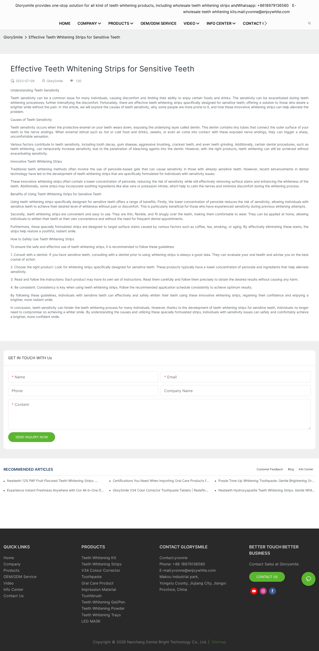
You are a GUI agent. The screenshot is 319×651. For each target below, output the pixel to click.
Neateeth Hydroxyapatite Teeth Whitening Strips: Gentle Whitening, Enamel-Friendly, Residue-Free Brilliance (266, 490)
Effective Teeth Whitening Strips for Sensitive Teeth (74, 37)
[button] (265, 23)
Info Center (306, 469)
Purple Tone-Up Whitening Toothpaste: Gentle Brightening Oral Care (266, 481)
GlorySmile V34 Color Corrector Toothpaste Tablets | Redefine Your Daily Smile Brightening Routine (161, 490)
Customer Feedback (270, 469)
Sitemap (218, 642)
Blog (291, 469)
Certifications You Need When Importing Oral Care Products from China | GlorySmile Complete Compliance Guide (161, 481)
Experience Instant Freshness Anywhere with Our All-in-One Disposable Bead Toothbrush (55, 490)
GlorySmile (13, 37)
